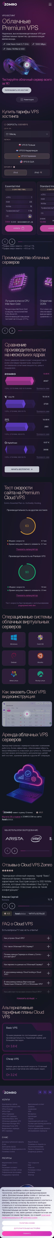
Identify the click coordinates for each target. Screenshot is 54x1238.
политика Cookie (30, 1217)
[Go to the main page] (9, 4)
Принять (27, 1233)
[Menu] (50, 4)
